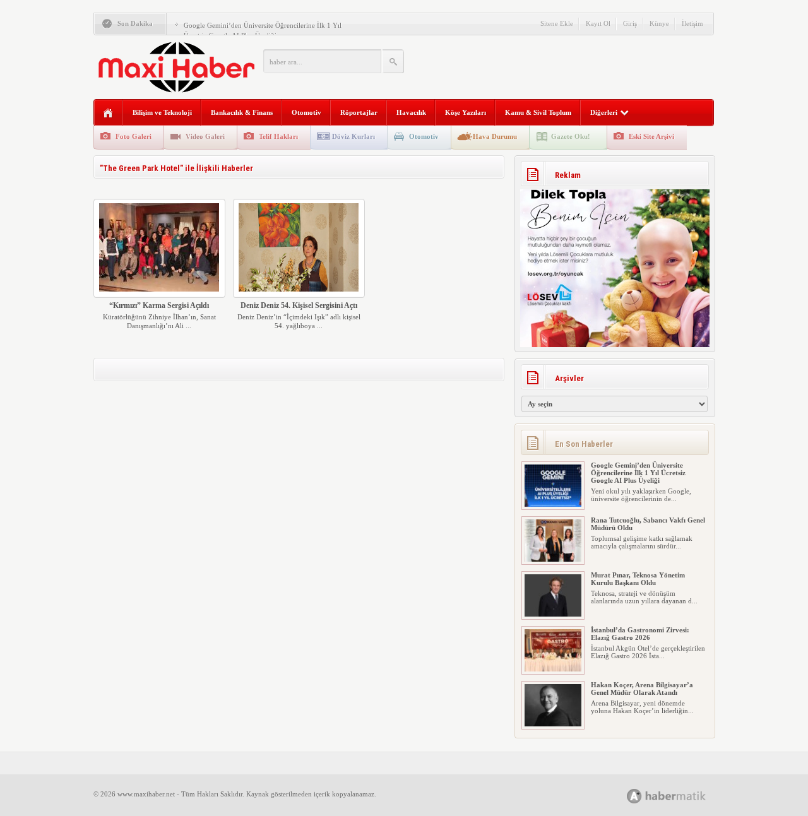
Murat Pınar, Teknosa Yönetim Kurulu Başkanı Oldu (638, 578)
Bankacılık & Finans (242, 112)
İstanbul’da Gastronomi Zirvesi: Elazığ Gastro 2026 (640, 633)
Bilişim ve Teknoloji (162, 112)
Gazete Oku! (570, 136)
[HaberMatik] (680, 795)
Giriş (630, 23)
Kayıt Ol (598, 23)
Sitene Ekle (556, 23)
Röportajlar (358, 112)
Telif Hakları (278, 136)
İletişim (692, 23)
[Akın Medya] (634, 796)
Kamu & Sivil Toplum (538, 112)
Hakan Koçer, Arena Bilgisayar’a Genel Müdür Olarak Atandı (642, 688)
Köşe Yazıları (465, 112)
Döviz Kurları (353, 136)
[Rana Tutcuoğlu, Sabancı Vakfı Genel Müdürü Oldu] (553, 559)
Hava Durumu (495, 136)
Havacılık (411, 112)
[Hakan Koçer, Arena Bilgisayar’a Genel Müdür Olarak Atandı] (553, 723)
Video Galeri (205, 136)
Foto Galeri (134, 136)
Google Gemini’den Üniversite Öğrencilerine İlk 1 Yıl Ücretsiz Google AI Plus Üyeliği (638, 472)
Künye (659, 23)
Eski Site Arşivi (651, 136)
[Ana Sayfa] (108, 113)
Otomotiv (306, 112)
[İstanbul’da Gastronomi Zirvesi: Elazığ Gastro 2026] (553, 669)
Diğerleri (603, 112)
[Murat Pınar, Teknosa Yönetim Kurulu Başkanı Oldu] (553, 614)
